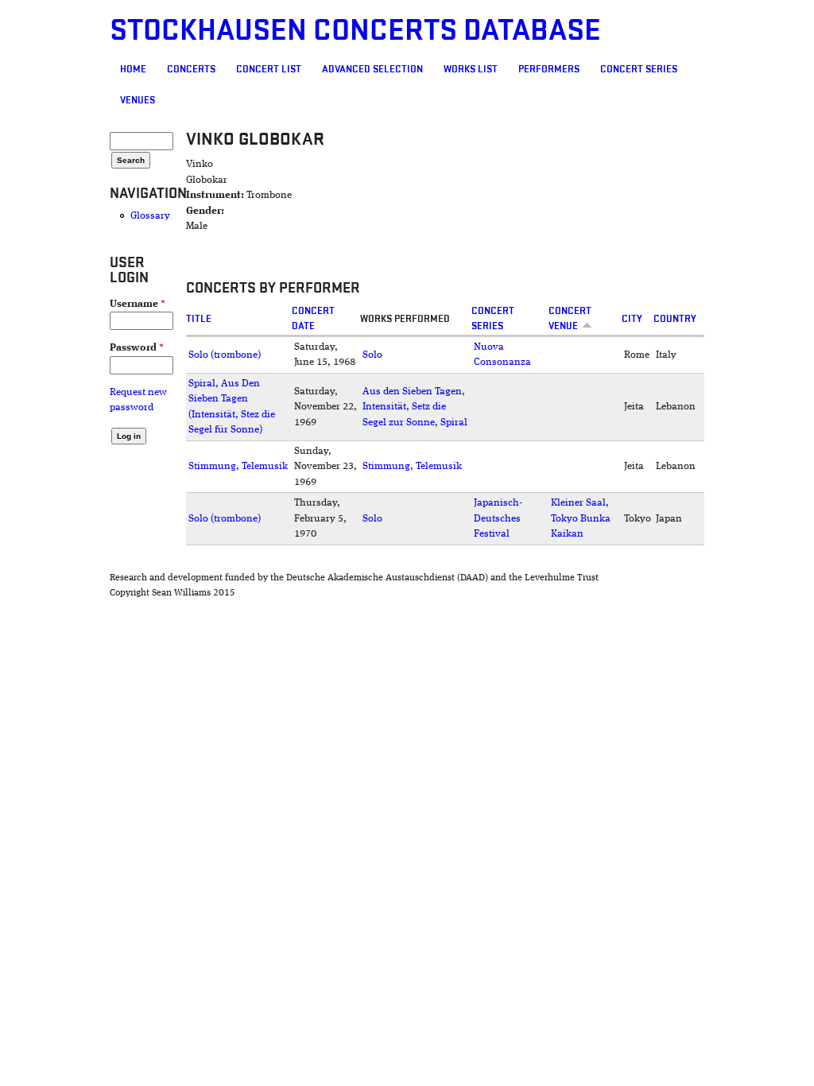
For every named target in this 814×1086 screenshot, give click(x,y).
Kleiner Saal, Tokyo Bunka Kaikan (580, 518)
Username (137, 304)
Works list (471, 69)
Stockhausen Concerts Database (355, 30)
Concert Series (638, 69)
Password (137, 348)
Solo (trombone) (224, 355)
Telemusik (439, 466)
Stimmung (386, 466)
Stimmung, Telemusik (238, 466)
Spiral (453, 422)
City (632, 318)
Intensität (384, 406)
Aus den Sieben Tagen (412, 391)
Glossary (150, 216)
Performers (548, 69)
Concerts (191, 69)
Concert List (268, 69)
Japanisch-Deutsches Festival (498, 518)
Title (198, 318)
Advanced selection (372, 69)
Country (674, 318)
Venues (137, 100)
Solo (372, 355)
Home (133, 69)
